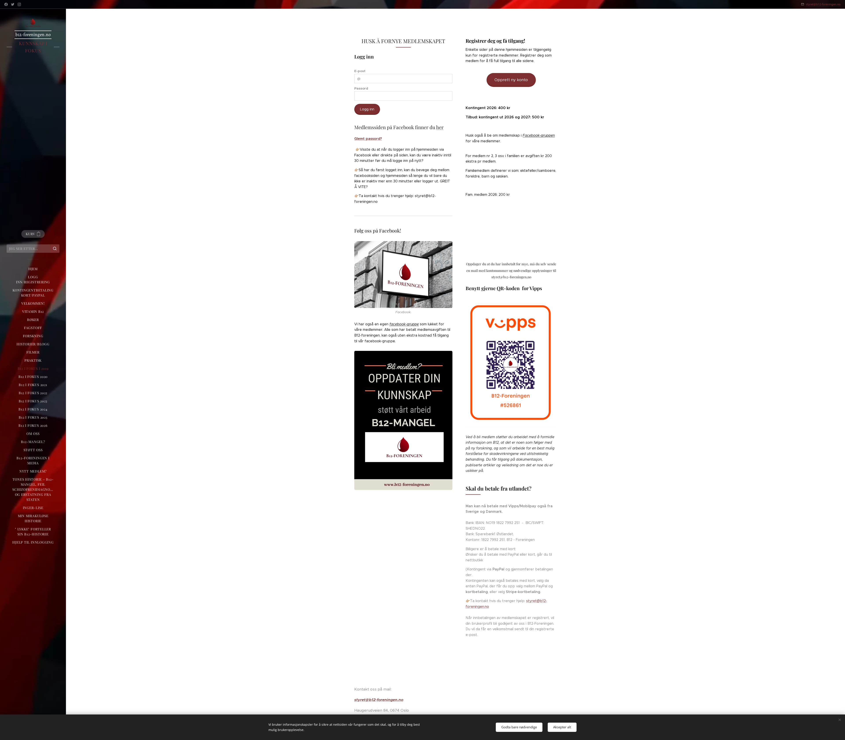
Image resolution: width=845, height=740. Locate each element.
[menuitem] (33, 268)
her (440, 127)
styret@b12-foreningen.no (823, 4)
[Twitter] (12, 4)
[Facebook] (6, 4)
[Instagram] (19, 4)
